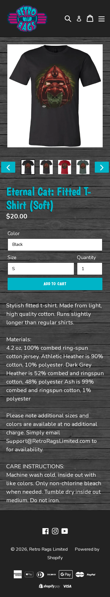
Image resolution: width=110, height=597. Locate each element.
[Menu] (101, 18)
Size (12, 257)
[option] (28, 167)
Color (14, 233)
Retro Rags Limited (48, 549)
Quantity (86, 257)
